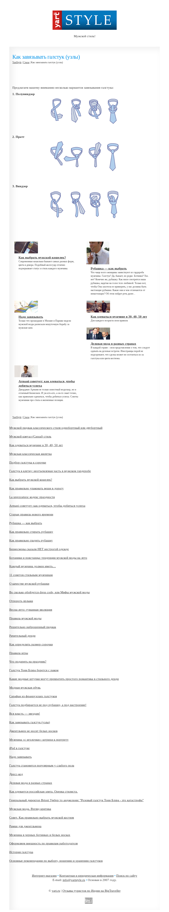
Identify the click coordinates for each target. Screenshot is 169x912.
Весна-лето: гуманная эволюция (30, 609)
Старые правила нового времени (31, 514)
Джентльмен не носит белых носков (33, 731)
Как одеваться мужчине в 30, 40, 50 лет (36, 445)
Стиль (26, 62)
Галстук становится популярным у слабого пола (41, 765)
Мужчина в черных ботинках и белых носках (39, 835)
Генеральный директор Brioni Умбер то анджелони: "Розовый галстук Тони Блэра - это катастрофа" (76, 800)
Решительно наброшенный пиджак (32, 627)
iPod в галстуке (19, 748)
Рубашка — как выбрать (25, 523)
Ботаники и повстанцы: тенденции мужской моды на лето (48, 557)
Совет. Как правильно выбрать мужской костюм (41, 817)
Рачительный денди (22, 635)
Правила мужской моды (25, 618)
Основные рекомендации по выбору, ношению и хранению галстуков (56, 860)
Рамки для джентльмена (25, 826)
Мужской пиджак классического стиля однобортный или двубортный (55, 427)
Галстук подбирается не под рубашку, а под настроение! (47, 705)
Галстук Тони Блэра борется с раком (34, 670)
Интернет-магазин (44, 875)
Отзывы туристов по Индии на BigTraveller (91, 890)
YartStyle (16, 62)
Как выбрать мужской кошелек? (30, 479)
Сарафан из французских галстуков (33, 696)
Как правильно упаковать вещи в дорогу (36, 488)
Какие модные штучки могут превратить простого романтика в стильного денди (64, 679)
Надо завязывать (20, 756)
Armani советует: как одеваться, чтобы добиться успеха (47, 505)
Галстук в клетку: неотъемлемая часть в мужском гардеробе (50, 471)
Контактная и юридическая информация (86, 875)
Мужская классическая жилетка (30, 453)
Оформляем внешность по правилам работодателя (43, 843)
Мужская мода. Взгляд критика (30, 809)
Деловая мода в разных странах (30, 782)
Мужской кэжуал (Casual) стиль (30, 436)
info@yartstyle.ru (74, 880)
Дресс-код (16, 774)
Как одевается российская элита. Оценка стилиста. (43, 791)
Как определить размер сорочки (31, 644)
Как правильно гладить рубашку (31, 540)
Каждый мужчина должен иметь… (32, 566)
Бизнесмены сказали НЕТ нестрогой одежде (39, 549)
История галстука (21, 852)
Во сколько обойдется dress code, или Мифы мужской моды (49, 592)
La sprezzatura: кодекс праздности (32, 497)
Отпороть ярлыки (21, 601)
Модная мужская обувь (25, 687)
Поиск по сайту (126, 875)
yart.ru (56, 890)
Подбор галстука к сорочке (27, 462)
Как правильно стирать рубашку (31, 531)
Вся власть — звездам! (24, 713)
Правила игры (18, 653)
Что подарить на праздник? (27, 661)
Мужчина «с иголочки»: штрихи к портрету (39, 739)
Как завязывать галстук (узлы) (29, 722)
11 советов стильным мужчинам (31, 575)
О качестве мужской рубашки (29, 583)
